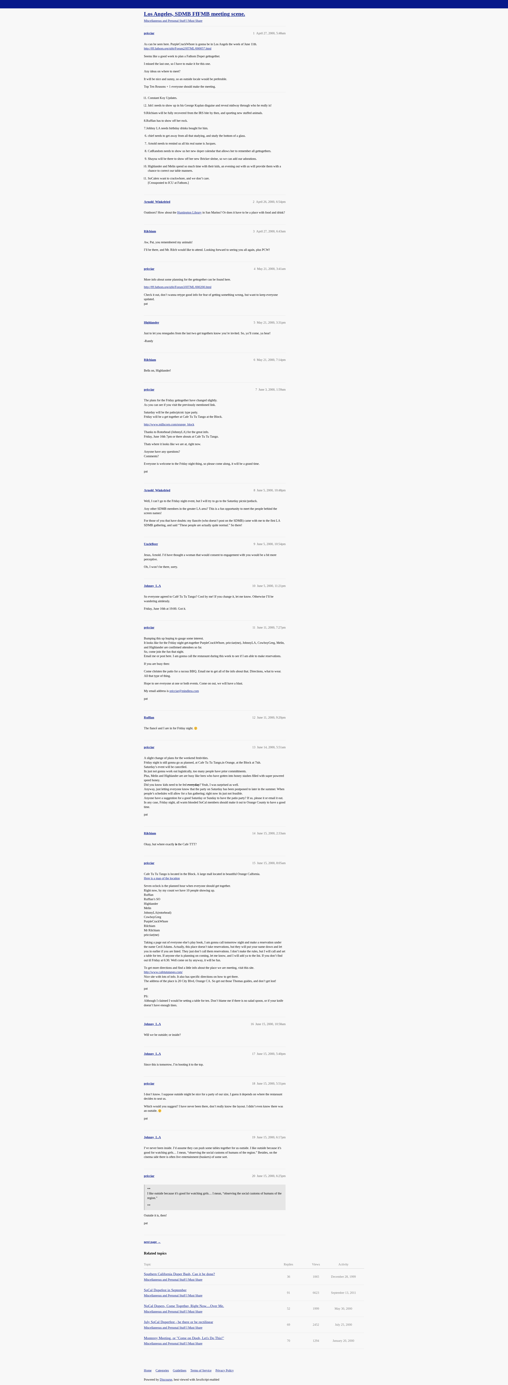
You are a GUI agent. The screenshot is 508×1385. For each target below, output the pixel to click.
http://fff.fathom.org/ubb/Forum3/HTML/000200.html (177, 287)
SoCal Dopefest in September (165, 1290)
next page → (152, 1242)
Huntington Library (189, 212)
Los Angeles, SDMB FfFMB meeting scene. (194, 14)
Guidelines (179, 1370)
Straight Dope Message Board (21, 4)
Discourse (166, 1379)
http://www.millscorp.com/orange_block (169, 424)
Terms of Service (201, 1370)
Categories (162, 1370)
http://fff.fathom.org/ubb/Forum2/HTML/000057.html (177, 48)
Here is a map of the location (162, 878)
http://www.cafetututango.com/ (163, 972)
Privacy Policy (225, 1370)
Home (148, 1370)
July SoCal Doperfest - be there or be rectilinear (178, 1322)
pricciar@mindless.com (184, 691)
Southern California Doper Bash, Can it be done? (179, 1274)
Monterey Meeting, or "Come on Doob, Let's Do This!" (184, 1338)
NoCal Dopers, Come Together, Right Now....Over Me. (184, 1306)
